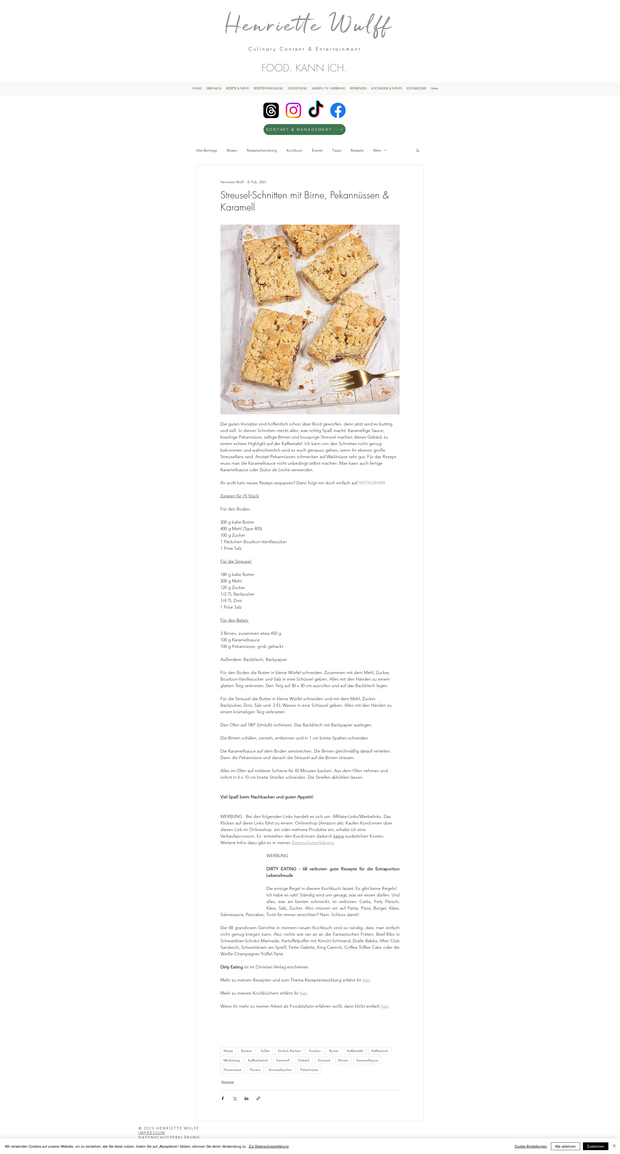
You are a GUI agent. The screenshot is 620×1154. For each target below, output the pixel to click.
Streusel (324, 1060)
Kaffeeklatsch (258, 1060)
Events (317, 150)
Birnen (343, 1060)
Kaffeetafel (355, 1051)
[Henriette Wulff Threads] (271, 110)
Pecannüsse (232, 1070)
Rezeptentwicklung (262, 150)
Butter (334, 1051)
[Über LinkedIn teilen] (246, 1098)
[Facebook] (338, 110)
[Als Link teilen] (258, 1098)
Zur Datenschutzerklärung (269, 1146)
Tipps (336, 150)
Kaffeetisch (380, 1051)
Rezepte (357, 150)
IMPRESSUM (152, 1132)
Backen (246, 1051)
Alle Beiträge (206, 150)
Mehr (377, 150)
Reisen (232, 150)
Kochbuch (294, 150)
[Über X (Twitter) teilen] (234, 1098)
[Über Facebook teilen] (222, 1098)
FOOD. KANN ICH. (304, 67)
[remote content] (238, 875)
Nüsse (228, 1051)
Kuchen (315, 1051)
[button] (417, 150)
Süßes (265, 1051)
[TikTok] (315, 110)
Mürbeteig (232, 1060)
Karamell (282, 1060)
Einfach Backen (289, 1051)
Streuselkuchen (280, 1070)
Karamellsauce (367, 1060)
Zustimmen (595, 1146)
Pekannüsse (309, 1070)
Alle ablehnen (565, 1146)
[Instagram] (293, 110)
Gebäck (304, 1060)
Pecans (255, 1070)
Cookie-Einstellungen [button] (531, 1146)
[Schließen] (614, 1146)
